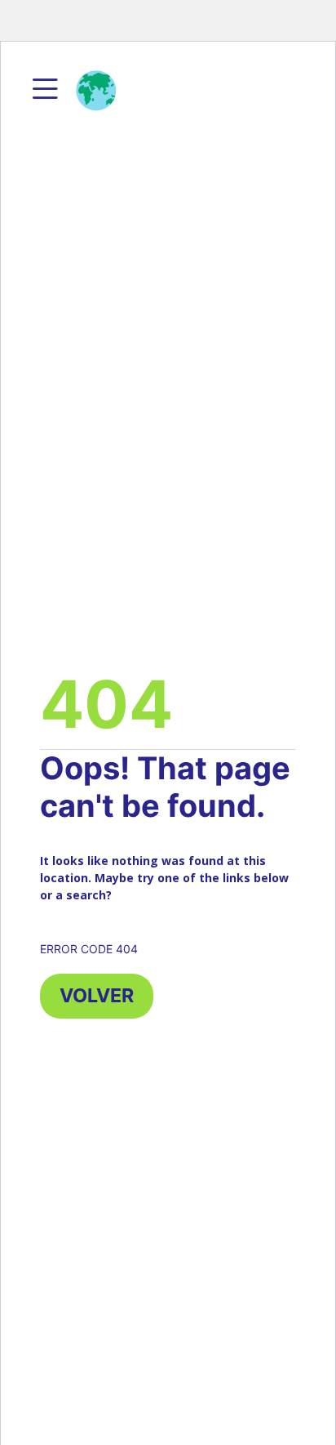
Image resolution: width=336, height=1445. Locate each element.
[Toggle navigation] (45, 90)
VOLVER (97, 995)
